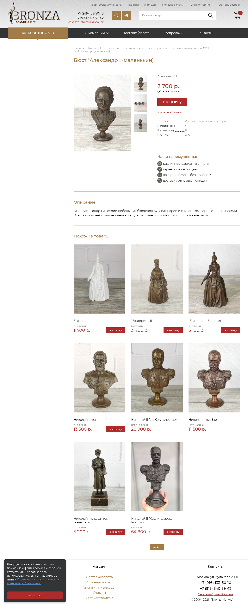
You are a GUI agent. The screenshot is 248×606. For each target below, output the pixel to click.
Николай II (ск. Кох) (204, 420)
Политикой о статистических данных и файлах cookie (33, 581)
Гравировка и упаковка (106, 4)
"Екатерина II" (142, 321)
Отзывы (99, 593)
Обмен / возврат (229, 4)
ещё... (156, 547)
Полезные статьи (173, 4)
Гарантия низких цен (142, 4)
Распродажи (173, 33)
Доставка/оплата (136, 33)
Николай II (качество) (90, 420)
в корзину (172, 102)
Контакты (205, 33)
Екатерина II (83, 321)
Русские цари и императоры (205, 121)
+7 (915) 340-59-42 (215, 588)
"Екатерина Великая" (205, 321)
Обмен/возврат (99, 582)
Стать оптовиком (202, 4)
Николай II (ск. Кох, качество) (154, 420)
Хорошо (34, 595)
